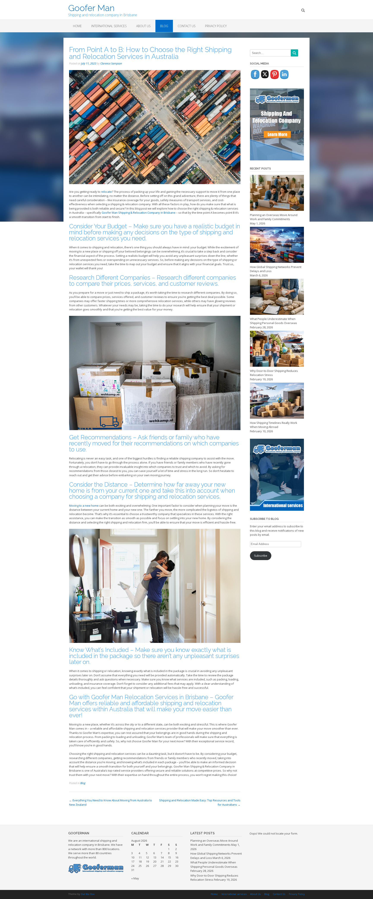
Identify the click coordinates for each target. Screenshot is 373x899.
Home (77, 26)
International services (109, 26)
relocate (106, 192)
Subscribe (260, 556)
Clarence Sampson (111, 63)
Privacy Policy (216, 26)
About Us (143, 26)
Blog (164, 26)
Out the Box (88, 894)
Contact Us (187, 26)
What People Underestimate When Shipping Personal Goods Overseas (213, 864)
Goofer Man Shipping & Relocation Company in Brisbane (138, 213)
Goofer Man (91, 7)
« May (135, 878)
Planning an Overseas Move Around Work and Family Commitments (214, 843)
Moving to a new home (84, 505)
